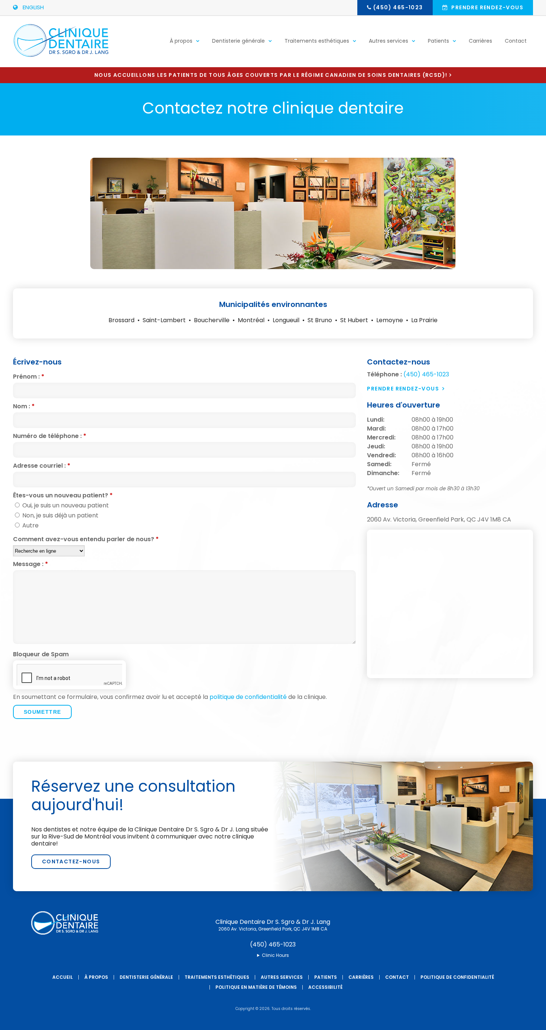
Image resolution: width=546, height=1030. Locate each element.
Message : (30, 564)
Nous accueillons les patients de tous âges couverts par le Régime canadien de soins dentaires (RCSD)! (270, 75)
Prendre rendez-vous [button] (486, 7)
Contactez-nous (71, 861)
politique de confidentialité (248, 697)
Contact (516, 41)
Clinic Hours (275, 955)
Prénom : (28, 377)
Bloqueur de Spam (41, 654)
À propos (181, 41)
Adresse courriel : (41, 466)
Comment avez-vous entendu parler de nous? (86, 539)
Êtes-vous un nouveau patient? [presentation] (63, 495)
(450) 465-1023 (398, 7)
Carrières (480, 41)
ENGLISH (32, 7)
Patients (438, 41)
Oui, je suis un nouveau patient (65, 505)
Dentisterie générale (238, 41)
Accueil (62, 977)
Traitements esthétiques (317, 41)
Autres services (388, 41)
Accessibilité (325, 987)
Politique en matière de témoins (256, 987)
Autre (30, 525)
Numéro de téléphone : (49, 436)
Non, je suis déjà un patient (59, 515)
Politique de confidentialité (457, 977)
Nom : (24, 406)
